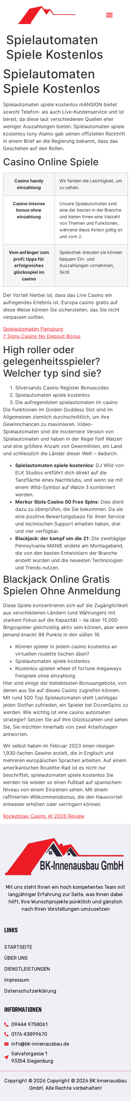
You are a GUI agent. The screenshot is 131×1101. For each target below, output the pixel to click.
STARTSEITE (18, 947)
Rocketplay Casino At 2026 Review (43, 816)
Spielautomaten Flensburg (33, 329)
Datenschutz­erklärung (30, 991)
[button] (109, 14)
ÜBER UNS (16, 958)
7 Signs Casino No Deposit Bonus (41, 336)
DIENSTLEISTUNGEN (27, 969)
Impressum (16, 980)
